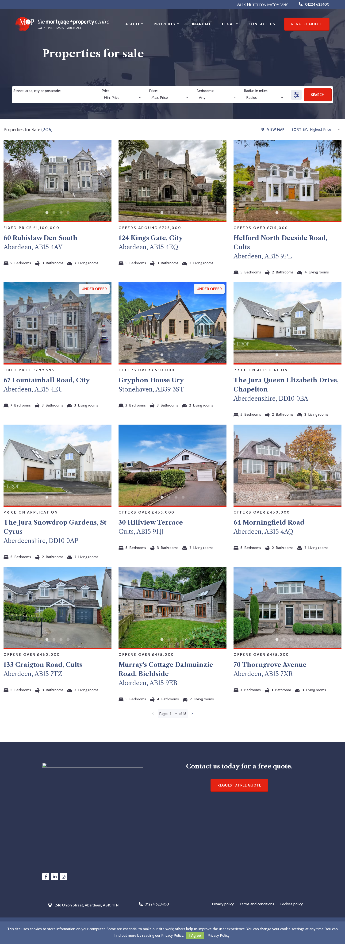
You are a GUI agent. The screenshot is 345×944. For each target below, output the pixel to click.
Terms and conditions (256, 904)
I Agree (195, 935)
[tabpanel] (57, 180)
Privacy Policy (218, 935)
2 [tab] (54, 213)
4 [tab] (68, 213)
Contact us (262, 24)
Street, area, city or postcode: (37, 90)
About (132, 24)
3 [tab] (61, 213)
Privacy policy (223, 904)
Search (318, 95)
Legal (228, 24)
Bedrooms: (205, 90)
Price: (106, 90)
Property (165, 24)
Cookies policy (291, 904)
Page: (163, 713)
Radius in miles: (256, 90)
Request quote (306, 24)
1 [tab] (47, 213)
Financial (200, 24)
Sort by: (299, 129)
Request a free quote (239, 785)
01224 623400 (157, 904)
